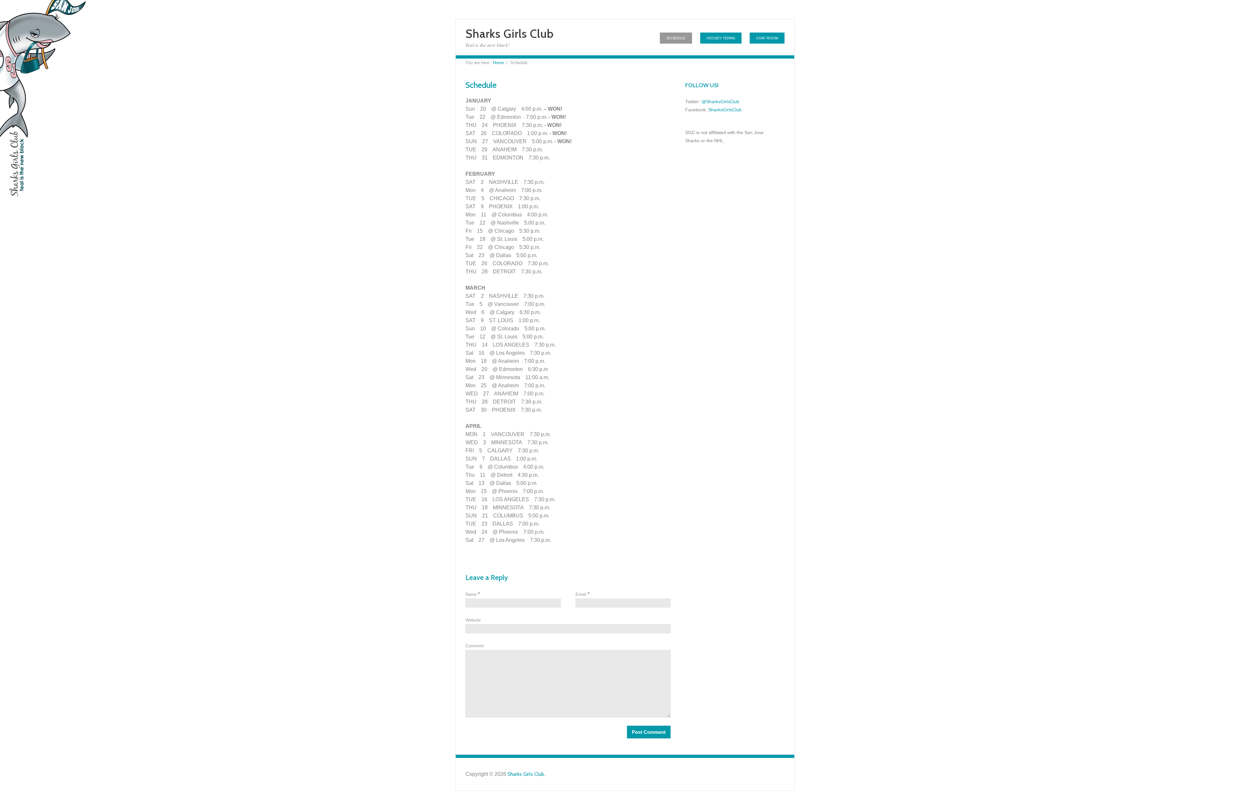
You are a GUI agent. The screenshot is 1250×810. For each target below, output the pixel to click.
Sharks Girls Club (509, 33)
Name (472, 594)
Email (583, 594)
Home (498, 62)
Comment (474, 645)
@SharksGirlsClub (720, 101)
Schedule (676, 38)
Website (473, 620)
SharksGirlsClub (725, 109)
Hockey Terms (721, 38)
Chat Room (767, 38)
